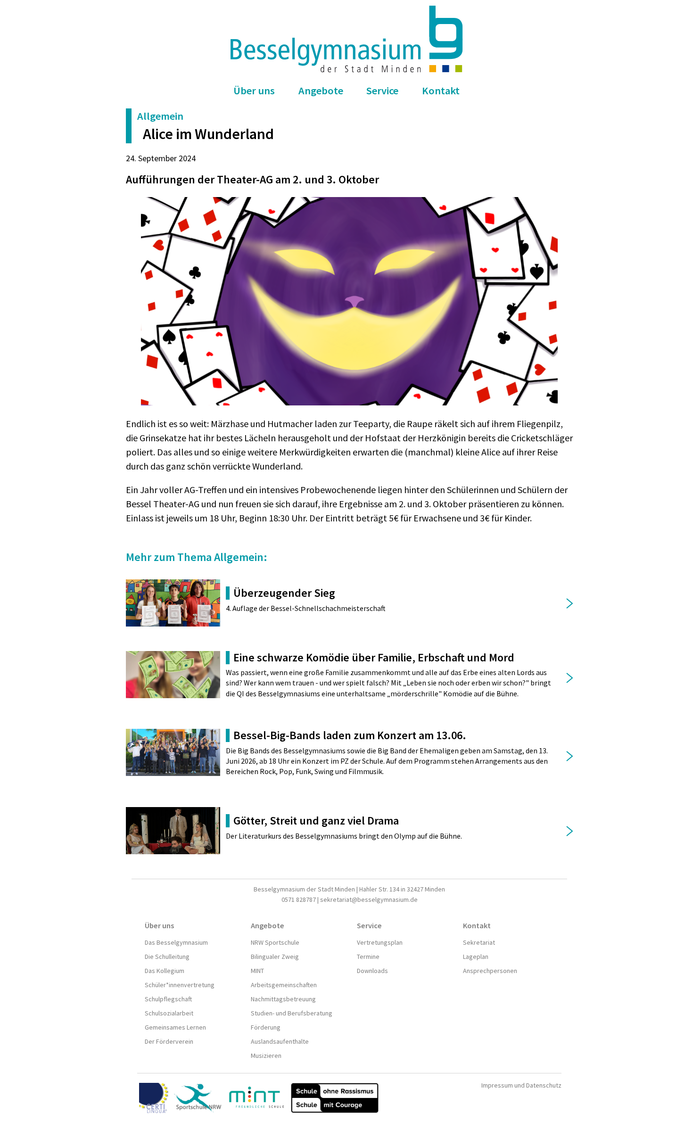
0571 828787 (298, 899)
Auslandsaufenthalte (280, 1041)
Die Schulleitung (167, 956)
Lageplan (475, 956)
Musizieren (266, 1055)
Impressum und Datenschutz (521, 1085)
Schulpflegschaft (168, 999)
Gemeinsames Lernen (175, 1027)
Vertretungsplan (380, 942)
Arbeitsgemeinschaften (284, 985)
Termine (368, 956)
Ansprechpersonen (490, 970)
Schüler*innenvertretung (179, 985)
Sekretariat (479, 942)
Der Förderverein (169, 1041)
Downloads (372, 970)
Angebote (320, 90)
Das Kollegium (164, 970)
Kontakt (441, 90)
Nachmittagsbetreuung (283, 999)
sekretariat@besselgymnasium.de (369, 899)
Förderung (265, 1027)
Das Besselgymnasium (176, 942)
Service (382, 90)
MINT (257, 970)
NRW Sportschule (275, 942)
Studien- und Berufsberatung (291, 1013)
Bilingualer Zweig (275, 956)
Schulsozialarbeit (169, 1013)
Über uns (254, 90)
